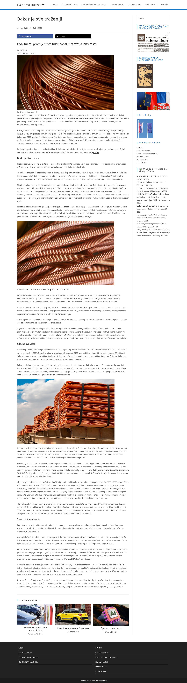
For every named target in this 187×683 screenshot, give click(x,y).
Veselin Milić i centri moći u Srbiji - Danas (152, 176)
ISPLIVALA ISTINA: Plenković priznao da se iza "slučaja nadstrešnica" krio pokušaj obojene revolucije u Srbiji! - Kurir (153, 197)
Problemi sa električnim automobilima (35, 629)
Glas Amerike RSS (143, 150)
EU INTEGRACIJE (25, 652)
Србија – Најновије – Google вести (154, 170)
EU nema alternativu (31, 5)
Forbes (96, 152)
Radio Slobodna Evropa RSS (147, 153)
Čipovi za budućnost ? (111, 628)
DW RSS (140, 147)
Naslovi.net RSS (143, 156)
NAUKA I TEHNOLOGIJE (28, 657)
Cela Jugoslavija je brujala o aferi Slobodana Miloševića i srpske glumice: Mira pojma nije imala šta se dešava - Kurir (153, 233)
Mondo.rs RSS (142, 159)
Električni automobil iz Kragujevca (73, 628)
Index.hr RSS (142, 162)
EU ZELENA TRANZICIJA (28, 662)
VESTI (39, 28)
